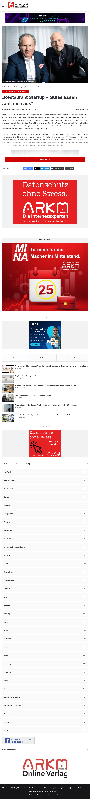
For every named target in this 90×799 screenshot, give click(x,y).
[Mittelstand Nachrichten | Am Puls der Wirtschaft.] (18, 6)
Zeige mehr (44, 159)
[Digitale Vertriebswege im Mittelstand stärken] (8, 379)
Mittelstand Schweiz (50, 791)
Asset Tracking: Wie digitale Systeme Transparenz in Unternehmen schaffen (43, 415)
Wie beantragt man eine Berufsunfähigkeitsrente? (34, 395)
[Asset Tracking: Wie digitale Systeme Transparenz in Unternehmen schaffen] (8, 418)
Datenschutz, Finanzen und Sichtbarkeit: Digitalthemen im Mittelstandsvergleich (45, 385)
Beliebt (42, 358)
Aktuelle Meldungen (17, 87)
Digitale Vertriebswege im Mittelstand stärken (32, 376)
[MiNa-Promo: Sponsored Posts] (45, 18)
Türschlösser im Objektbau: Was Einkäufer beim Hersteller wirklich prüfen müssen (46, 405)
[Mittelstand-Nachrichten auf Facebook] (18, 744)
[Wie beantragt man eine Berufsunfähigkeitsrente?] (8, 398)
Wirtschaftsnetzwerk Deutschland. (47, 795)
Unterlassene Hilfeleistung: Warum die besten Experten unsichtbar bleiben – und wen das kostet (51, 366)
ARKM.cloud (80, 788)
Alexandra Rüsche (9, 109)
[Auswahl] (3, 6)
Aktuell (15, 358)
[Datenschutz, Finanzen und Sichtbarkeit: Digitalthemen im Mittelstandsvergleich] (8, 388)
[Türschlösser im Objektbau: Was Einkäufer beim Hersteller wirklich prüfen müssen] (8, 408)
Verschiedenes (23, 91)
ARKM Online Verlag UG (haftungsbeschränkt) (55, 788)
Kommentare (72, 358)
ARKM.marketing (45, 317)
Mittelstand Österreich (36, 791)
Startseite (6, 87)
